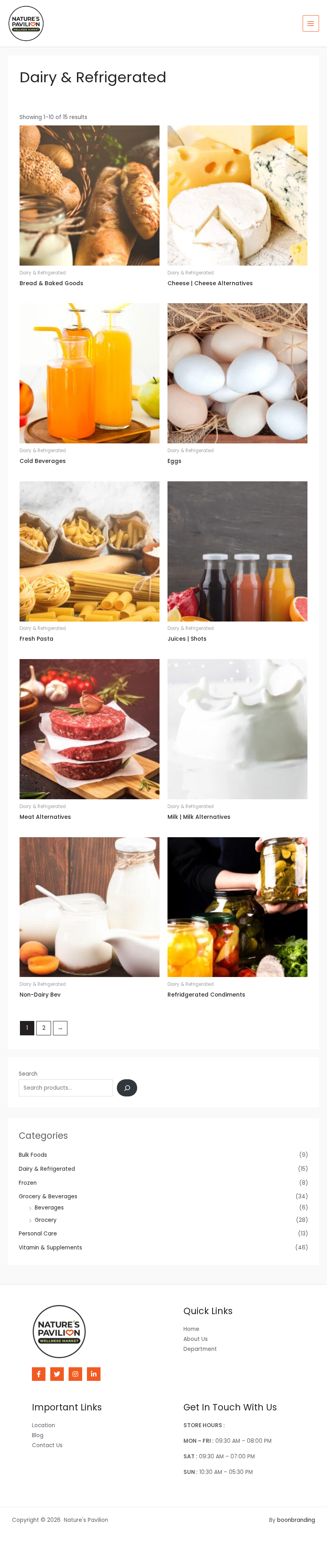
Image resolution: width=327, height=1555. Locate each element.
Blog (37, 1435)
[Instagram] (75, 1374)
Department (200, 1349)
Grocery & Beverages (48, 1196)
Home (191, 1329)
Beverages (49, 1207)
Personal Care (38, 1233)
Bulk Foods (33, 1155)
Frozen (28, 1183)
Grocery (46, 1220)
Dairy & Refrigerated (47, 1169)
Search (28, 1074)
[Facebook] (38, 1374)
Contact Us (47, 1445)
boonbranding (296, 1520)
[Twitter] (57, 1374)
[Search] (127, 1087)
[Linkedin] (93, 1374)
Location (43, 1425)
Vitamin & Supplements (50, 1247)
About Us (195, 1339)
